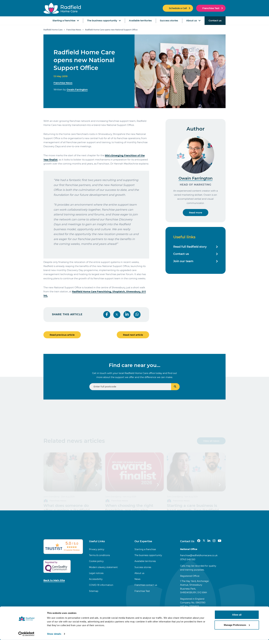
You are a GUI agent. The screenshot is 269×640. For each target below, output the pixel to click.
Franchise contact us (145, 585)
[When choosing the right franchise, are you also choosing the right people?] (134, 471)
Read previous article (62, 334)
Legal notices (96, 573)
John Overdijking (51, 496)
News (137, 579)
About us (191, 20)
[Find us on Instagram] (214, 540)
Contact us (215, 20)
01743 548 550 (187, 559)
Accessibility (96, 579)
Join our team (183, 261)
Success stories (169, 20)
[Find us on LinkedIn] (209, 540)
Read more (195, 212)
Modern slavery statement (103, 567)
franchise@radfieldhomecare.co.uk (198, 555)
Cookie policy (96, 561)
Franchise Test (210, 8)
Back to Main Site (54, 580)
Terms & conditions (99, 555)
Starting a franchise (63, 20)
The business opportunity (102, 20)
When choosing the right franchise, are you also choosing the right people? (131, 510)
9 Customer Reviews (72, 550)
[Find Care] (175, 386)
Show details (54, 634)
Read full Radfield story (190, 246)
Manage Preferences (235, 624)
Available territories (140, 20)
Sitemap (93, 591)
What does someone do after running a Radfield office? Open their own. (66, 510)
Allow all (236, 614)
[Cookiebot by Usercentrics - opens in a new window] (26, 634)
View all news (211, 440)
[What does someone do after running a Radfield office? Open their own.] (72, 471)
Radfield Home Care (52, 30)
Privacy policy (96, 549)
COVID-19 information (101, 585)
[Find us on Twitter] (204, 540)
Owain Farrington (77, 89)
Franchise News (73, 30)
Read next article (133, 334)
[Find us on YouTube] (219, 540)
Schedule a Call (178, 8)
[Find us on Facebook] (198, 540)
